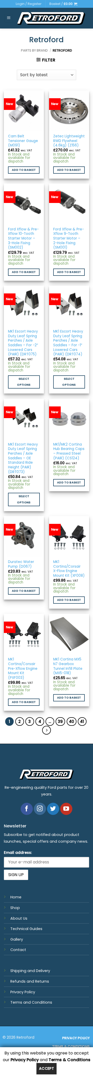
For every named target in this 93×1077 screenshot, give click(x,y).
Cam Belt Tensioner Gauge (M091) (23, 141)
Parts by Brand (34, 50)
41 (82, 721)
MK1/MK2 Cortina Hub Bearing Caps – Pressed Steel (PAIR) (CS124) (68, 451)
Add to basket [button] (24, 170)
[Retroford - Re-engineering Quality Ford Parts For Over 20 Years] (51, 18)
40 (71, 721)
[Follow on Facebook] (27, 809)
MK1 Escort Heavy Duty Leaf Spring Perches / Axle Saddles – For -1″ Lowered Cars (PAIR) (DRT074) (68, 343)
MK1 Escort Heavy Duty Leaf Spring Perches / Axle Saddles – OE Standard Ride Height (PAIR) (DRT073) (23, 458)
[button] (63, 4)
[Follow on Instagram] (40, 809)
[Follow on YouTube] (66, 809)
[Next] (46, 730)
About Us (18, 918)
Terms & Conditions (69, 1060)
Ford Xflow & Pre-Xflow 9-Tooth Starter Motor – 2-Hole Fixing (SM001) (68, 238)
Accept (46, 1068)
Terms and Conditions (31, 1002)
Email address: (18, 852)
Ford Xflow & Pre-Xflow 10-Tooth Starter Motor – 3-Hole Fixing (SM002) (23, 238)
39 (60, 721)
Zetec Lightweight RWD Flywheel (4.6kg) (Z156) (69, 141)
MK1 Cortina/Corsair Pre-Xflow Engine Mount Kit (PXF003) (22, 668)
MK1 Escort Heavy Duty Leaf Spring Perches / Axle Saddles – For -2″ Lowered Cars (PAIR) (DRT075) (23, 343)
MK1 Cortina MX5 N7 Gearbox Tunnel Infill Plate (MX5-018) (67, 666)
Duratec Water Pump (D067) (21, 564)
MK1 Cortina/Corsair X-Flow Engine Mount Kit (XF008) (69, 569)
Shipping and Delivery (30, 970)
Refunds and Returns (29, 981)
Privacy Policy (22, 992)
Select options (23, 382)
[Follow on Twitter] (53, 809)
